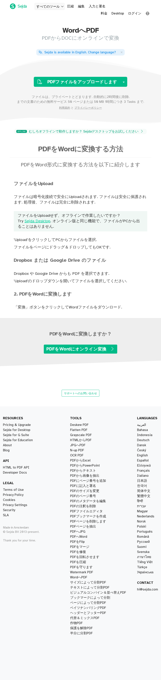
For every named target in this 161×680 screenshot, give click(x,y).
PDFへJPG (77, 531)
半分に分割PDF (81, 633)
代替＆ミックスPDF (84, 618)
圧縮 (70, 6)
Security (9, 510)
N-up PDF (77, 450)
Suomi (141, 547)
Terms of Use (13, 490)
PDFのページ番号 (83, 496)
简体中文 (143, 491)
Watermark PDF (81, 572)
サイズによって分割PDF (88, 582)
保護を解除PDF (81, 628)
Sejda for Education (18, 440)
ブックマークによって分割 (90, 597)
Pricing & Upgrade (17, 425)
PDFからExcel (80, 460)
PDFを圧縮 (78, 562)
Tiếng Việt (145, 562)
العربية (141, 425)
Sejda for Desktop (16, 430)
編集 (81, 6)
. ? (80, 52)
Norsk (141, 521)
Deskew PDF (79, 425)
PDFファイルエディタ (86, 511)
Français (143, 470)
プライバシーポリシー (88, 108)
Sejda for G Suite (16, 435)
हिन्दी (140, 501)
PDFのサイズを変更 (84, 491)
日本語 (142, 481)
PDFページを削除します (88, 521)
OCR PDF (76, 455)
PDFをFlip (77, 542)
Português (145, 531)
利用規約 (64, 108)
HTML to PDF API (16, 467)
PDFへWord (78, 536)
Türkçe (142, 567)
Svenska (143, 552)
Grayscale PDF (81, 435)
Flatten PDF (78, 430)
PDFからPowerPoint (85, 465)
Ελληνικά (144, 465)
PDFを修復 (78, 552)
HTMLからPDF (80, 440)
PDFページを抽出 (83, 526)
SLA (6, 515)
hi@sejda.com (147, 589)
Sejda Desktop (37, 221)
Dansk (141, 445)
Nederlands (145, 516)
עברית (141, 506)
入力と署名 (97, 6)
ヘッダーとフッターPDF (88, 613)
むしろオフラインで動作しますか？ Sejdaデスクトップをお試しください (78, 131)
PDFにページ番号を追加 (88, 481)
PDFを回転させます (84, 557)
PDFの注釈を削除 (83, 506)
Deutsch (143, 440)
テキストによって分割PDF (89, 587)
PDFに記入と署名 (83, 486)
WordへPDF (78, 577)
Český (141, 450)
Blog (6, 450)
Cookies (9, 500)
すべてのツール (48, 6)
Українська (145, 572)
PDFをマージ (79, 547)
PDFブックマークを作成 (88, 516)
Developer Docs (15, 472)
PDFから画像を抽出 (84, 476)
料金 (104, 13)
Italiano (143, 476)
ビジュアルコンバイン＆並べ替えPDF (98, 592)
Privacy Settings (15, 505)
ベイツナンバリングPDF (88, 608)
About (7, 445)
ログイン (134, 13)
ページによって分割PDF (88, 603)
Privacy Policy (13, 495)
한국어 (142, 486)
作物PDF (76, 623)
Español (143, 460)
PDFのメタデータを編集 (88, 501)
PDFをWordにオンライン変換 (76, 348)
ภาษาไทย (144, 557)
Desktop (118, 13)
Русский (143, 542)
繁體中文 (143, 496)
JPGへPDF (77, 445)
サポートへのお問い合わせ (80, 393)
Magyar (142, 511)
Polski (141, 526)
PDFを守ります (81, 567)
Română (143, 536)
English (142, 455)
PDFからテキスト (83, 470)
